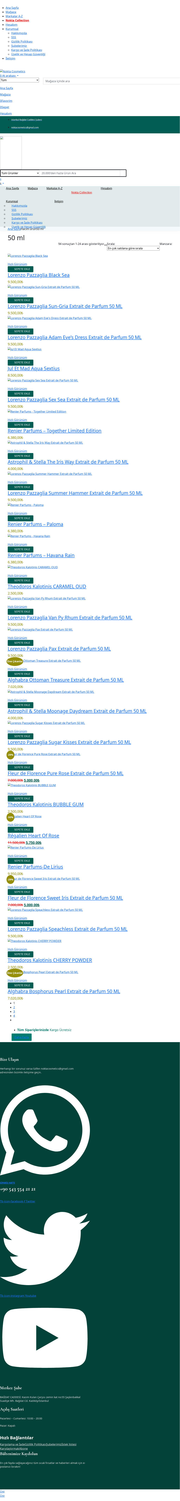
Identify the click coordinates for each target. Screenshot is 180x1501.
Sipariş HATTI (7, 1182)
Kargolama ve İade (12, 1444)
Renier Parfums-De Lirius (35, 866)
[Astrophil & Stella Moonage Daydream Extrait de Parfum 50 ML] (51, 691)
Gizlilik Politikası (35, 1444)
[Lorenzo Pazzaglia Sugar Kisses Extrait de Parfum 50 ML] (46, 723)
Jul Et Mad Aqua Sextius (34, 368)
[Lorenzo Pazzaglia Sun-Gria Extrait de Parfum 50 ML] (44, 287)
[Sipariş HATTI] (45, 1129)
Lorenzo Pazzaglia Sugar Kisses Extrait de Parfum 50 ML (69, 742)
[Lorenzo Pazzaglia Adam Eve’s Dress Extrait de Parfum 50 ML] (49, 318)
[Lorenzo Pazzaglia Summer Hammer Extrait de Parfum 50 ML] (50, 473)
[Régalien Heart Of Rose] (24, 816)
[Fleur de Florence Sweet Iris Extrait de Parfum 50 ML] (44, 878)
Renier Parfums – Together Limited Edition (55, 430)
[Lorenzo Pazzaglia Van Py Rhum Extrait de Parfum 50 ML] (47, 598)
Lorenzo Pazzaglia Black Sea (39, 275)
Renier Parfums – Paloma (35, 524)
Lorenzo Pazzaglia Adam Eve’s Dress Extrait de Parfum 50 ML (75, 337)
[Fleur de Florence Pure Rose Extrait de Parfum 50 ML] (44, 754)
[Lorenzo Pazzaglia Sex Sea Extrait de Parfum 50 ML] (43, 380)
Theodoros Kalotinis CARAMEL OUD (47, 586)
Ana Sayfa (14, 229)
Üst (2, 1491)
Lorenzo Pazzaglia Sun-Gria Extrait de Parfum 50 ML (65, 306)
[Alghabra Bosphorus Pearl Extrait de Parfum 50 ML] (43, 972)
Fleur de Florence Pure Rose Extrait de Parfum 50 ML (65, 773)
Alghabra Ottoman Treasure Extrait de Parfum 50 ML (66, 680)
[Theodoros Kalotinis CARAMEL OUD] (33, 567)
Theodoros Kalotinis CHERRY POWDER (50, 960)
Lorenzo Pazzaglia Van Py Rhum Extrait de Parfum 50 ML (70, 617)
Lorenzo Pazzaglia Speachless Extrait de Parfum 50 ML (67, 929)
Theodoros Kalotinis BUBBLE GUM (46, 804)
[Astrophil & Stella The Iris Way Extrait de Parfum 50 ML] (45, 442)
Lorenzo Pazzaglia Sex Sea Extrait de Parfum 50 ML (64, 399)
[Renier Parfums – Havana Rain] (29, 536)
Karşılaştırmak (9, 1449)
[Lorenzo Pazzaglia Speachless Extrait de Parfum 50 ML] (45, 910)
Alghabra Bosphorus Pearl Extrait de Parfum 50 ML (64, 991)
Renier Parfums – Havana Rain (41, 555)
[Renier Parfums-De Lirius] (26, 847)
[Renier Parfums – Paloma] (26, 505)
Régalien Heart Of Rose (33, 835)
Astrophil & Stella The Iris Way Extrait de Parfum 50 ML (68, 462)
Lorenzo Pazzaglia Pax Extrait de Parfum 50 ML (59, 648)
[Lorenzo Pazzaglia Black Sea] (28, 255)
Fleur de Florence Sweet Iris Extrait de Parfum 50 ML (65, 898)
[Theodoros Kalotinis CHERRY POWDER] (34, 941)
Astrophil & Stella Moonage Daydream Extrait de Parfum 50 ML (77, 711)
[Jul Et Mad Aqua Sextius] (24, 349)
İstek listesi (69, 1444)
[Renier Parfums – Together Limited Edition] (37, 411)
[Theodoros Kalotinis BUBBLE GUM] (32, 785)
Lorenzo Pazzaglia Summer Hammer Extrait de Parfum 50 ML (75, 493)
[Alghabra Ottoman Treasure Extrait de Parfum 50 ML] (44, 660)
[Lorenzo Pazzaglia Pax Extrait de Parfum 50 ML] (40, 629)
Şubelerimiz (54, 1444)
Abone (23, 1449)
